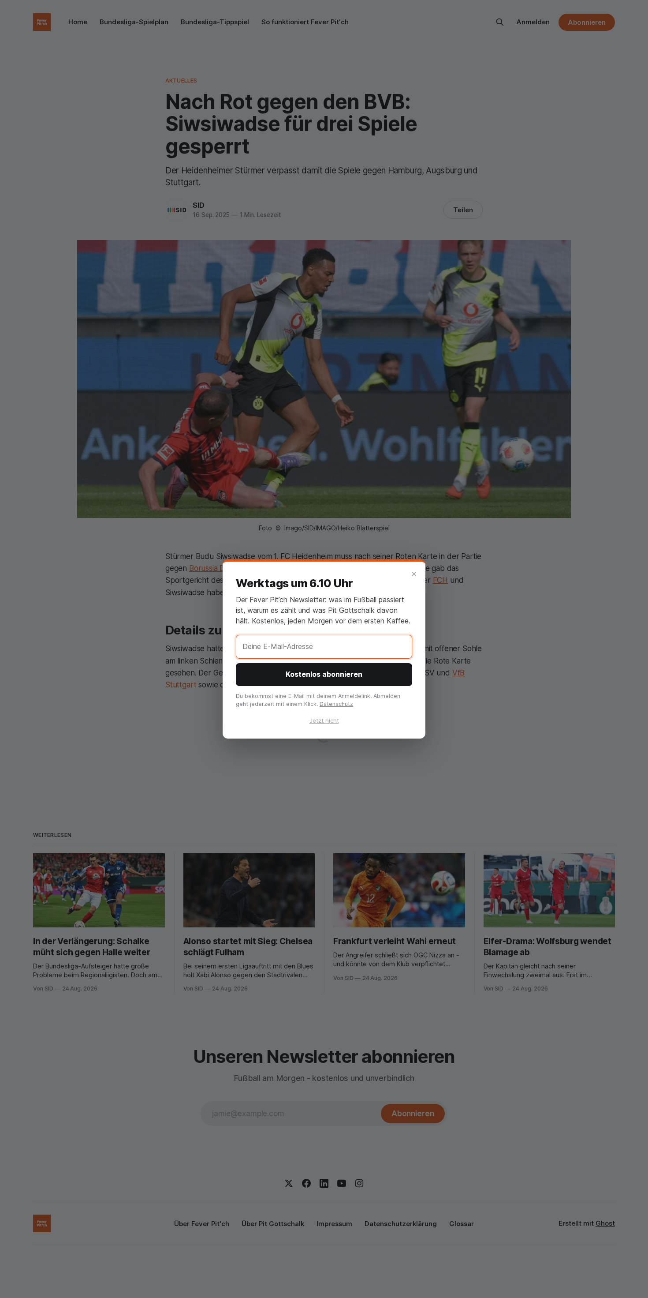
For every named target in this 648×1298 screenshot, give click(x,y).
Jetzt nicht (324, 720)
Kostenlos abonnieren (324, 674)
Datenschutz (336, 704)
